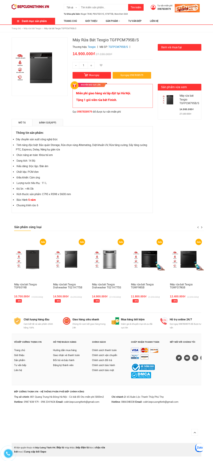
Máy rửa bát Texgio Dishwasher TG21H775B (67, 286)
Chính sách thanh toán (104, 350)
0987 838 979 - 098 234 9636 (40, 401)
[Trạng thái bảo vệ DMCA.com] (141, 374)
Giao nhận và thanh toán (66, 355)
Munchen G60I (121, 14)
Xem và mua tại (171, 47)
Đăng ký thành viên (63, 365)
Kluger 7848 (86, 14)
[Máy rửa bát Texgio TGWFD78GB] (187, 259)
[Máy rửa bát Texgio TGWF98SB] (148, 259)
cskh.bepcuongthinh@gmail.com (81, 401)
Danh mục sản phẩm (34, 21)
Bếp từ (61, 447)
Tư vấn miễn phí (164, 5)
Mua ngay (22, 301)
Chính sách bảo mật (103, 370)
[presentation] (198, 227)
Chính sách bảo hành (103, 365)
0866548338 (128, 401)
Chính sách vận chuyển (104, 355)
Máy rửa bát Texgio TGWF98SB (142, 286)
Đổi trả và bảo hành (63, 360)
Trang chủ (70, 21)
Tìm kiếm (136, 7)
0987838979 (164, 9)
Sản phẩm (112, 21)
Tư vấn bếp (135, 21)
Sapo (43, 451)
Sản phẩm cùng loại (28, 227)
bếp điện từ (82, 447)
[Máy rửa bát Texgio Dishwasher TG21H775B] (70, 259)
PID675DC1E (98, 14)
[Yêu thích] (101, 65)
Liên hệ (154, 21)
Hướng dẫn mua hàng (65, 350)
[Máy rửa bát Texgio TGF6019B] (31, 259)
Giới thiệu (91, 21)
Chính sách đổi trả (102, 360)
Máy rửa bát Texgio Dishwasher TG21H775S (106, 286)
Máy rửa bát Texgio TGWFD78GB (181, 286)
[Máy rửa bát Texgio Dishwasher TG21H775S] (109, 259)
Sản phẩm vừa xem (174, 87)
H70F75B (109, 14)
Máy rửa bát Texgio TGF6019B (25, 286)
